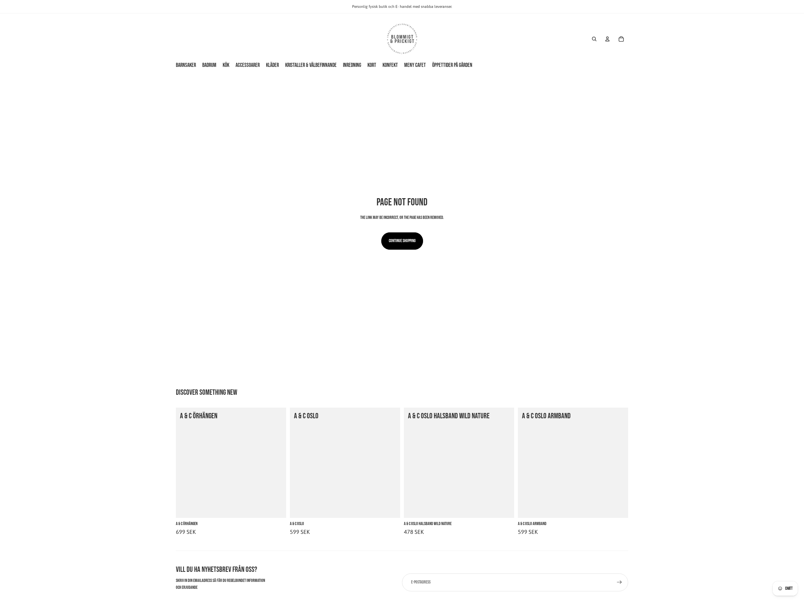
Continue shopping (402, 240)
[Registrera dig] (619, 582)
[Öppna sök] (594, 39)
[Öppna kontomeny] (607, 39)
